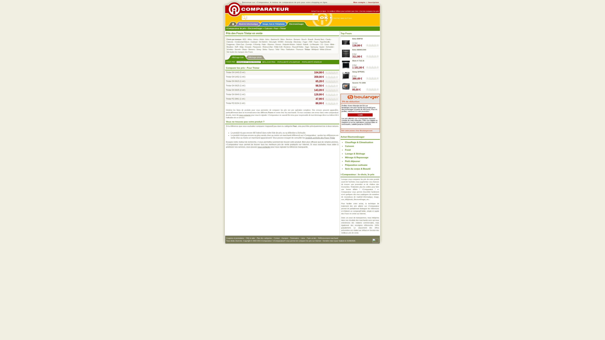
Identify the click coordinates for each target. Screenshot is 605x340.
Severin (238, 49)
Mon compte (359, 2)
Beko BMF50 (357, 39)
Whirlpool (314, 49)
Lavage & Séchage (355, 153)
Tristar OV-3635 (232, 90)
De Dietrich (263, 42)
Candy (328, 39)
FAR (310, 42)
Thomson (299, 49)
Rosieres (287, 47)
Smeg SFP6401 (358, 72)
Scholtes (230, 49)
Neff (236, 47)
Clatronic (230, 42)
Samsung (314, 47)
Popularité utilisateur (288, 62)
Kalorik (305, 44)
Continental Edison (242, 42)
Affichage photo (255, 57)
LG (322, 44)
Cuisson (268, 28)
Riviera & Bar (268, 47)
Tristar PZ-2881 (232, 99)
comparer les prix (305, 241)
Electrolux (297, 42)
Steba (264, 49)
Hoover (278, 44)
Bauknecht (275, 39)
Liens (303, 238)
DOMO (280, 42)
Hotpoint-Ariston (289, 44)
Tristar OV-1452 (232, 77)
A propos (285, 238)
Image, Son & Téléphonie (274, 24)
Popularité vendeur (312, 62)
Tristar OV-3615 (232, 81)
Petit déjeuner (352, 161)
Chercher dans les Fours (342, 18)
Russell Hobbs (297, 47)
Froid (348, 150)
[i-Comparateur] (233, 23)
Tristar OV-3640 (232, 94)
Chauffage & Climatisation (359, 142)
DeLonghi (272, 42)
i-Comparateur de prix (236, 28)
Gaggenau (231, 44)
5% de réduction (350, 101)
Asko (267, 39)
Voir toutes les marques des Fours (240, 52)
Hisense (271, 44)
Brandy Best (319, 39)
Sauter (321, 47)
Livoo (327, 44)
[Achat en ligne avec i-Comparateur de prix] (260, 9)
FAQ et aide (250, 238)
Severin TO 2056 (359, 83)
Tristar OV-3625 (232, 86)
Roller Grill (278, 47)
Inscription (373, 2)
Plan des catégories (264, 238)
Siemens (251, 49)
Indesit (299, 44)
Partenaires (294, 238)
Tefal (277, 49)
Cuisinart (254, 42)
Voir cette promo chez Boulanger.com (356, 131)
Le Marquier (314, 44)
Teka (282, 49)
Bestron (289, 39)
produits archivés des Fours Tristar (320, 138)
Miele (332, 44)
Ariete (261, 39)
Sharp (244, 49)
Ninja (241, 47)
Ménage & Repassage (356, 157)
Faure (316, 42)
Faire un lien (311, 238)
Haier (264, 44)
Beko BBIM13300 (359, 50)
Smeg (258, 49)
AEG (244, 39)
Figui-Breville (325, 42)
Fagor (305, 42)
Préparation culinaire (356, 165)
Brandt (310, 39)
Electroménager (296, 24)
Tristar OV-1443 (232, 72)
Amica (255, 39)
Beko (283, 39)
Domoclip (288, 42)
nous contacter (245, 115)
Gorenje (249, 44)
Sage (307, 47)
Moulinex (230, 47)
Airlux (250, 39)
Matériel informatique (248, 24)
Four (276, 28)
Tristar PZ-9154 (232, 103)
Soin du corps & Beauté (358, 168)
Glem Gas (240, 44)
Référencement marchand (328, 238)
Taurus (271, 49)
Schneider (330, 47)
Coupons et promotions (235, 238)
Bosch (304, 39)
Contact (277, 238)
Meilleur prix (268, 62)
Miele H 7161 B (358, 61)
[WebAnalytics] (375, 240)
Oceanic (248, 47)
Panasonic (257, 47)
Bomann (297, 39)
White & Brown (325, 49)
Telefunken (290, 49)
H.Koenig (256, 44)
